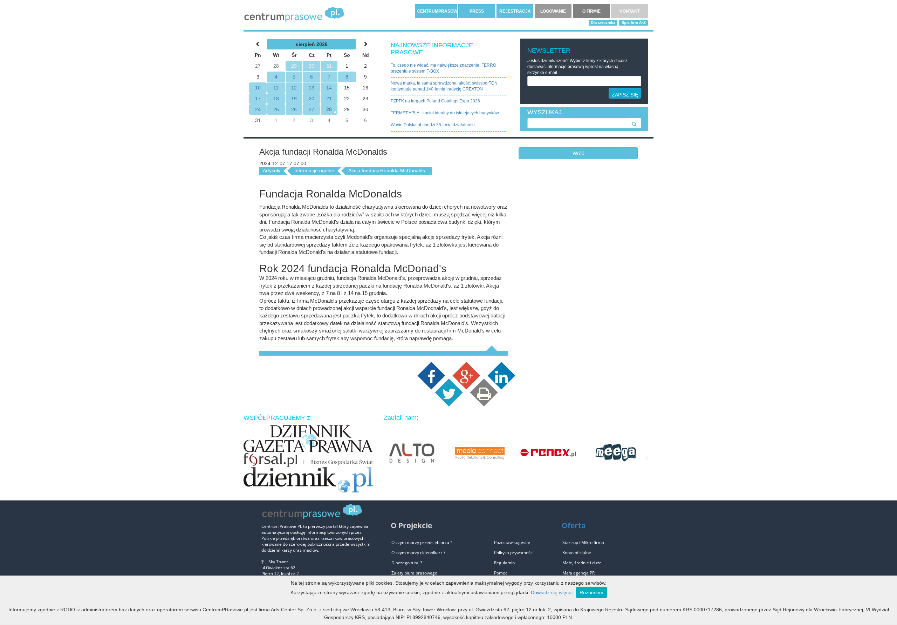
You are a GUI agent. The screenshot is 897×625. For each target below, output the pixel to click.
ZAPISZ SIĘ (625, 95)
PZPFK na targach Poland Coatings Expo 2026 (435, 101)
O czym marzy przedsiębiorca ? (421, 542)
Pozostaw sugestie (512, 542)
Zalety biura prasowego (414, 573)
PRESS (477, 11)
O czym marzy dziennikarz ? (418, 553)
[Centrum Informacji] (294, 14)
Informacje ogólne (314, 170)
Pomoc (500, 573)
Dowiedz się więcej (552, 592)
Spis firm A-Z (634, 22)
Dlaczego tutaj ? (406, 563)
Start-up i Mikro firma (583, 542)
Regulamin (504, 563)
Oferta (574, 525)
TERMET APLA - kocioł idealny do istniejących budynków (445, 112)
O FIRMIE (591, 11)
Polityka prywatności (514, 553)
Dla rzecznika (603, 22)
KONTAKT (629, 11)
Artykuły (271, 170)
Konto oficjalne (576, 553)
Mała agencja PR (578, 573)
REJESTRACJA (515, 11)
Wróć (578, 153)
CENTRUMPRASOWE (437, 11)
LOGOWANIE (553, 11)
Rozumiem (591, 592)
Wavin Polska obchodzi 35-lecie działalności (433, 124)
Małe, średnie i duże (582, 563)
